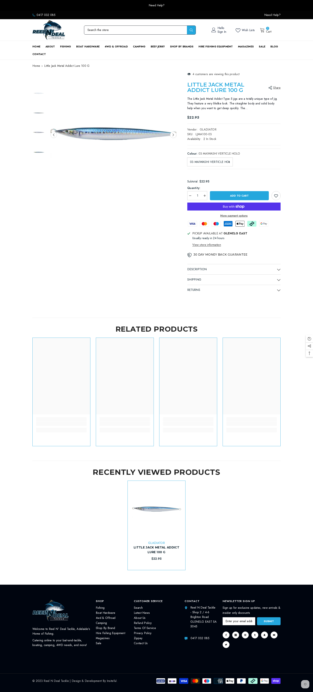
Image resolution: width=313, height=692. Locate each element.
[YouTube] (274, 635)
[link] (61, 423)
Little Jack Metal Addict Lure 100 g (156, 550)
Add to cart (239, 195)
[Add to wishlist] (276, 195)
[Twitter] (226, 644)
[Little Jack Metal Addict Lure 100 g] (156, 509)
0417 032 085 (46, 15)
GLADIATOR (208, 129)
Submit (269, 621)
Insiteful (112, 681)
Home (36, 66)
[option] (156, 5)
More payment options (234, 216)
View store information (206, 245)
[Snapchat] (264, 635)
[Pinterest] (245, 635)
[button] (54, 135)
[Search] (140, 30)
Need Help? (156, 5)
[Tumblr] (254, 635)
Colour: (213, 154)
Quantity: (193, 188)
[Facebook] (226, 635)
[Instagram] (235, 635)
